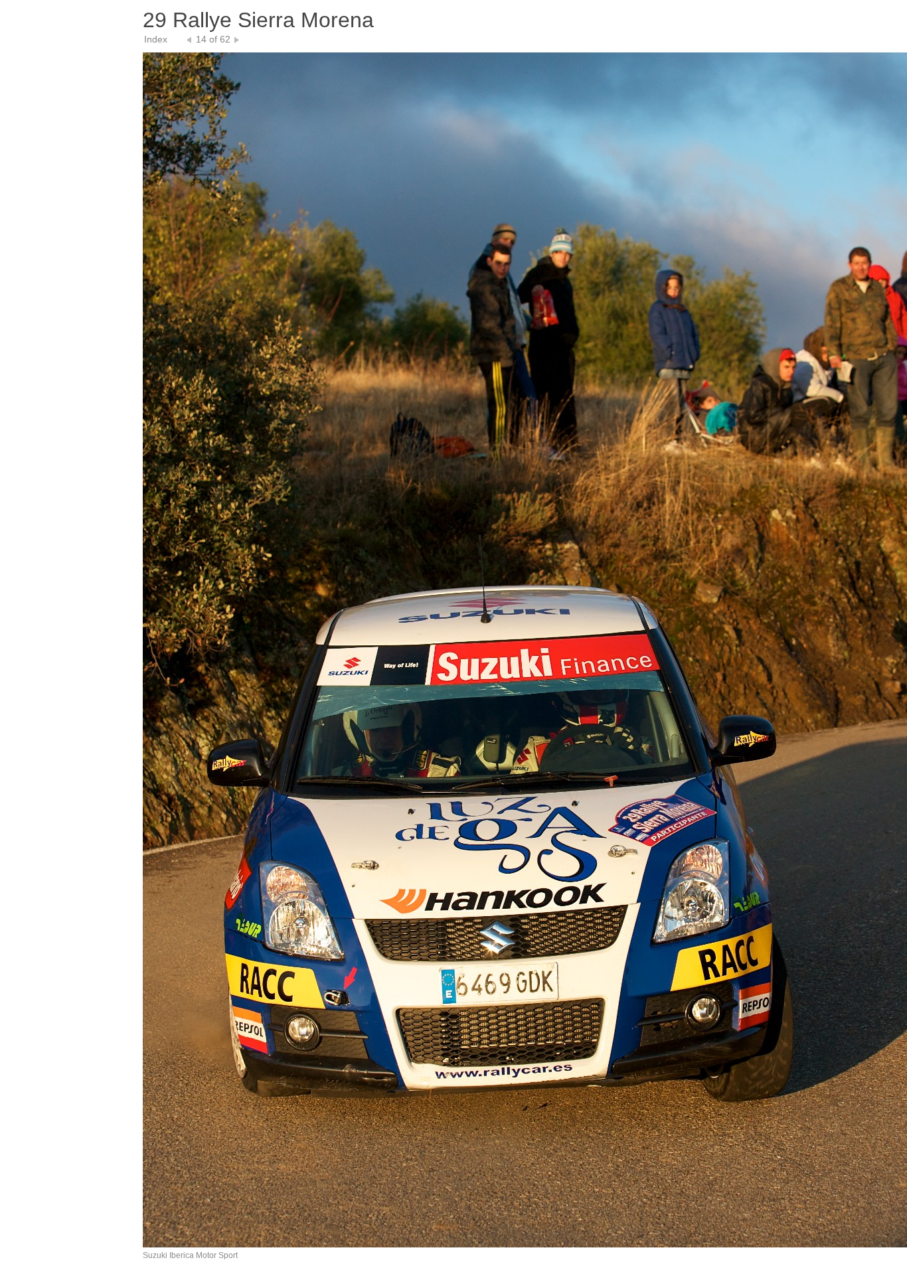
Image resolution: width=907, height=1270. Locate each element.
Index (155, 39)
